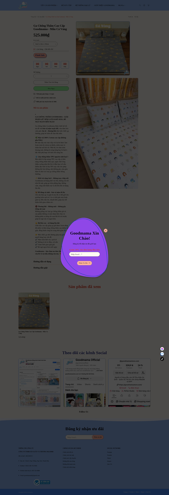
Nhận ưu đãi (83, 263)
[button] (162, 359)
